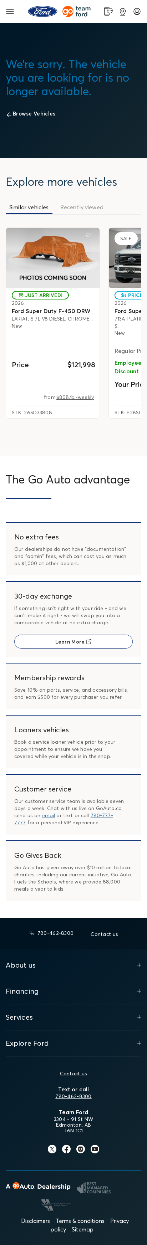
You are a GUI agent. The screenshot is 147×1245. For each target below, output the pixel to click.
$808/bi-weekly (75, 397)
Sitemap (82, 1229)
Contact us (73, 1073)
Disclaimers (35, 1220)
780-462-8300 (73, 1096)
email (48, 815)
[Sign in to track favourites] (89, 236)
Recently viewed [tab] (81, 207)
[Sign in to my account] (137, 11)
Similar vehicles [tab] (29, 207)
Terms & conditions (80, 1220)
